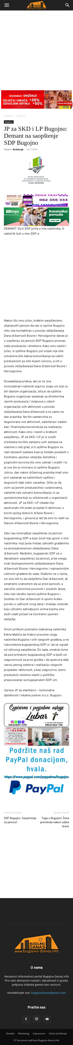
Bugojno (20, 115)
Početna (8, 115)
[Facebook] (26, 1019)
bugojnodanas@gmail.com (48, 993)
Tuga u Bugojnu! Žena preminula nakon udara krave (54, 822)
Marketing (23, 1033)
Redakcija (18, 149)
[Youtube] (47, 1019)
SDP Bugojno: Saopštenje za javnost (20, 820)
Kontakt (10, 1033)
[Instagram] (36, 1019)
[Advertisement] (36, 48)
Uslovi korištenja (58, 1033)
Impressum (39, 1033)
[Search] (67, 5)
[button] (6, 5)
